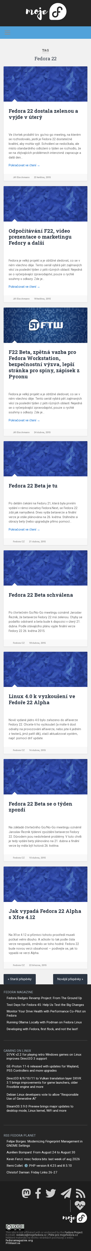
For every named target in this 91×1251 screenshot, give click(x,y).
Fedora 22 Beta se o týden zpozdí (40, 806)
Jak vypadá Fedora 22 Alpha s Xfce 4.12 (45, 914)
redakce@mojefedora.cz (31, 1234)
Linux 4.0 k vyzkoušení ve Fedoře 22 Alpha (42, 699)
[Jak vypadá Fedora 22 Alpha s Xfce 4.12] (45, 884)
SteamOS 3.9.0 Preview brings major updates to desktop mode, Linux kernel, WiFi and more (40, 1109)
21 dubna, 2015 (37, 541)
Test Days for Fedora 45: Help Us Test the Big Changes (45, 1005)
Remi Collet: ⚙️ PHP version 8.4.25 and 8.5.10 (39, 1166)
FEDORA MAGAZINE (18, 992)
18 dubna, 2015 (37, 643)
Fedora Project (74, 1232)
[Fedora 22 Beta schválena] (45, 568)
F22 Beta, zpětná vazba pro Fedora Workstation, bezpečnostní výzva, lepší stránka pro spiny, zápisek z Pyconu (44, 364)
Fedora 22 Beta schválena (41, 594)
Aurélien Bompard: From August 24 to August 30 (41, 1152)
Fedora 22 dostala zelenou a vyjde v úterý (43, 113)
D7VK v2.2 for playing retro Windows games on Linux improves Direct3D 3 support (44, 1057)
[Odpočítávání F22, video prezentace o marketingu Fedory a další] (45, 203)
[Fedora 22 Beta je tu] (45, 458)
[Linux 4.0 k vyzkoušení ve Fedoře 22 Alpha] (45, 669)
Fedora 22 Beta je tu (33, 485)
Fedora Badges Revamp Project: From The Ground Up (44, 998)
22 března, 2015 (38, 965)
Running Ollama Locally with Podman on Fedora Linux (44, 1022)
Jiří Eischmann (21, 177)
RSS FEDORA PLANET (20, 1135)
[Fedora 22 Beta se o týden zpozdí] (45, 776)
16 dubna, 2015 (37, 750)
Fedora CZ (19, 541)
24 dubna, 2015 (42, 432)
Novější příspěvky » (70, 979)
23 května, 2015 (42, 177)
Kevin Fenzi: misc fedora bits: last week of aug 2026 (43, 1159)
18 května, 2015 (42, 298)
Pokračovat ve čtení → (24, 165)
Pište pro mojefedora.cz (63, 1234)
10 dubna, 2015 (37, 857)
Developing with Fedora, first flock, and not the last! (42, 1029)
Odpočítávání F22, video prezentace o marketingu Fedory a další (40, 236)
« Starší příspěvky (20, 979)
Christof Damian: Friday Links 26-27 (32, 1172)
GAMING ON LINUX (17, 1051)
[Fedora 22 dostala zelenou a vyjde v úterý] (45, 84)
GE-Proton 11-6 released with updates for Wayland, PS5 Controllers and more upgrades (43, 1068)
